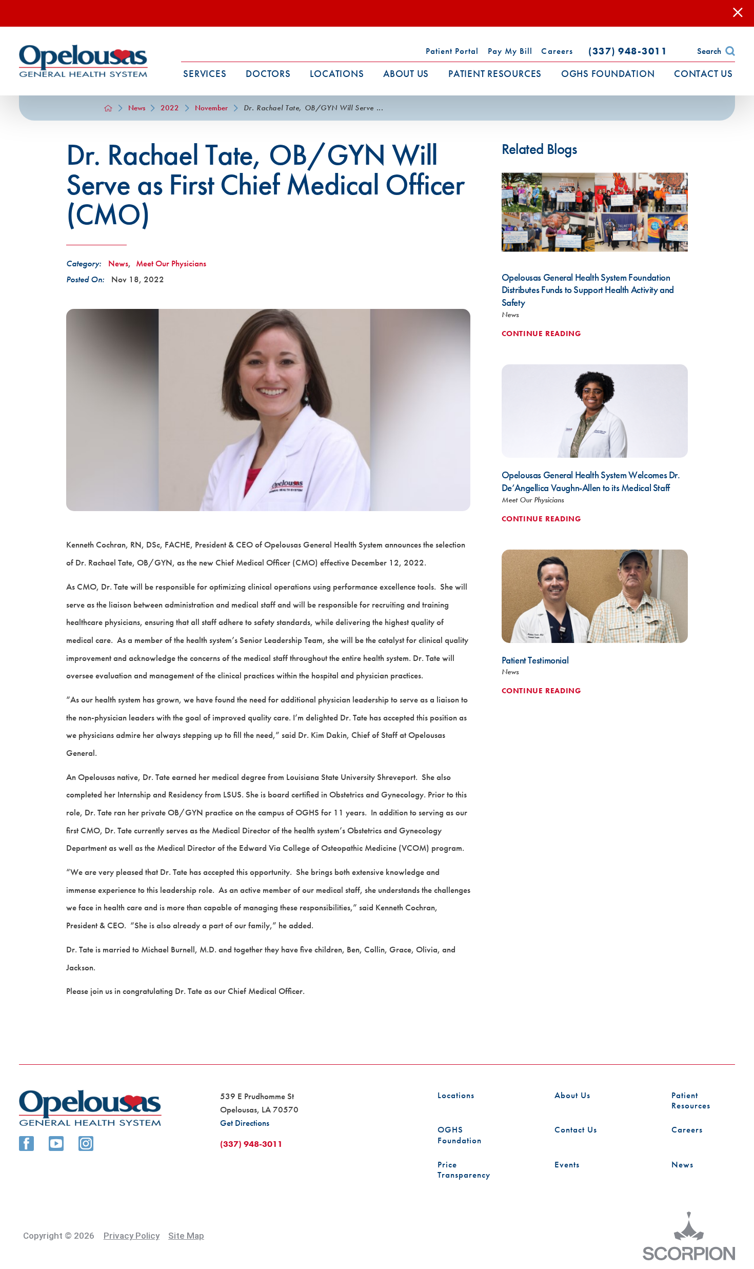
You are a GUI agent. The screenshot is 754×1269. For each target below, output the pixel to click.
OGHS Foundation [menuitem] (608, 73)
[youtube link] (56, 1143)
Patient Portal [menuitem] (452, 50)
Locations (456, 1095)
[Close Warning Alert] (737, 13)
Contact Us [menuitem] (703, 73)
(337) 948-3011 (628, 51)
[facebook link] (26, 1143)
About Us (572, 1095)
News (136, 108)
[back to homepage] (108, 108)
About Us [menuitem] (406, 73)
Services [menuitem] (204, 73)
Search (709, 51)
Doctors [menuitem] (268, 73)
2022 (170, 108)
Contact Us (575, 1129)
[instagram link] (85, 1143)
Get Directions (244, 1122)
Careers (687, 1129)
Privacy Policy (132, 1236)
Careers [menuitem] (556, 50)
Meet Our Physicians (171, 263)
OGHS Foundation (460, 1135)
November (211, 108)
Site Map (186, 1236)
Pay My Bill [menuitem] (510, 50)
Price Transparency (464, 1170)
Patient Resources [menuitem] (495, 73)
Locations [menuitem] (337, 73)
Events (567, 1164)
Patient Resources (690, 1100)
